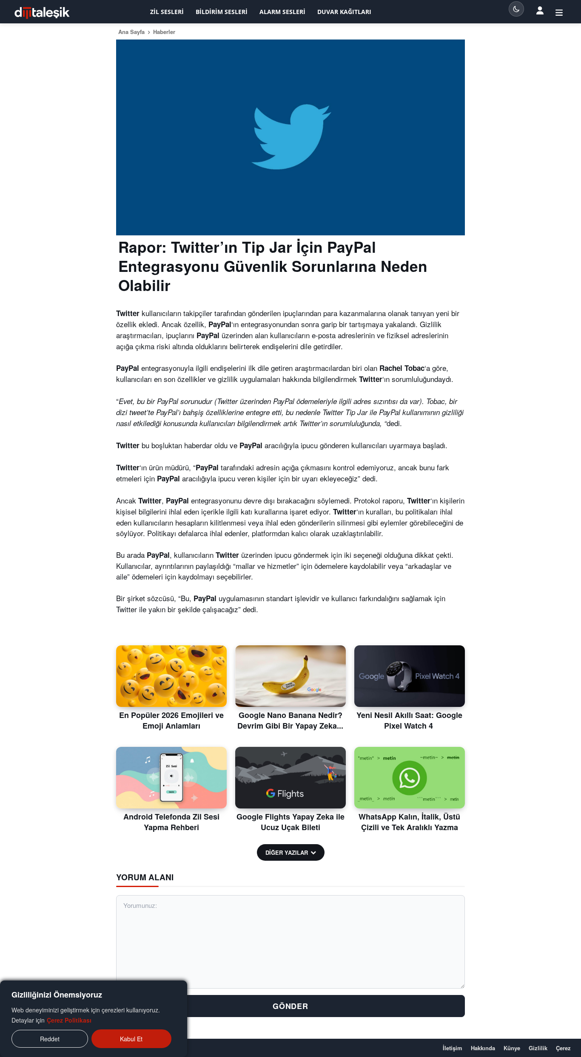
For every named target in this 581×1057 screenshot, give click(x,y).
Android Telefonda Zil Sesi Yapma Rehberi (171, 822)
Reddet (50, 1038)
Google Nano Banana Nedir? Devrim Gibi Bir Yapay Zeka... (290, 720)
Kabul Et (131, 1038)
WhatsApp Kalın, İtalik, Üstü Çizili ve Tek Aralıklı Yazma (409, 822)
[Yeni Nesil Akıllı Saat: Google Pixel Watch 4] (409, 676)
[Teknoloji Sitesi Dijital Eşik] (42, 13)
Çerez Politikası (69, 1020)
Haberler (164, 32)
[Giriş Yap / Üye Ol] (559, 12)
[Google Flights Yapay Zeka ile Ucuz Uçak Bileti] (290, 778)
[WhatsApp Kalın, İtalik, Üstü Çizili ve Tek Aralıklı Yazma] (409, 778)
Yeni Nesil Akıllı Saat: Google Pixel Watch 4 (409, 720)
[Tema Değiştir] (516, 9)
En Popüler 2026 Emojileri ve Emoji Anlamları (171, 720)
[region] (93, 1019)
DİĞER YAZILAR (286, 852)
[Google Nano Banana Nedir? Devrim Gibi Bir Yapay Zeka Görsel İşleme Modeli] (290, 676)
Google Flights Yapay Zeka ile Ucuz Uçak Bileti (290, 822)
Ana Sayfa (131, 32)
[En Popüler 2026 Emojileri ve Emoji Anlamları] (171, 676)
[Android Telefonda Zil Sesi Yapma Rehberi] (171, 778)
